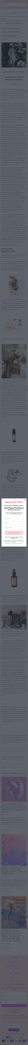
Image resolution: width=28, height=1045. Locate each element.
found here (14, 542)
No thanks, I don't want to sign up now (14, 543)
